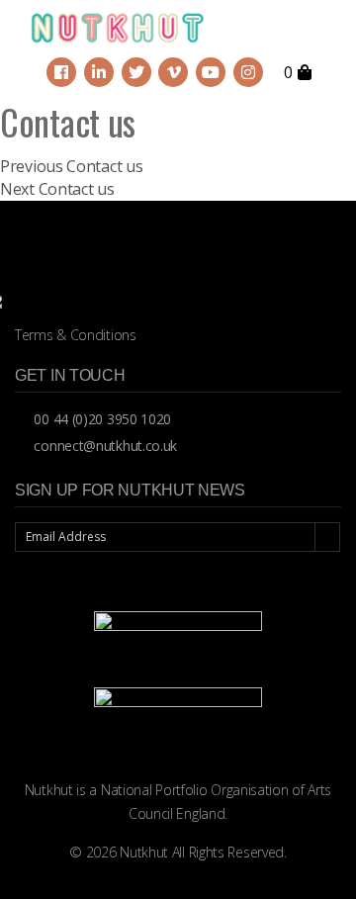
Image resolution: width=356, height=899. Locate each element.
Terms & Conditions (75, 334)
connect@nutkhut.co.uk (104, 445)
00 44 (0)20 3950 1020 (101, 418)
